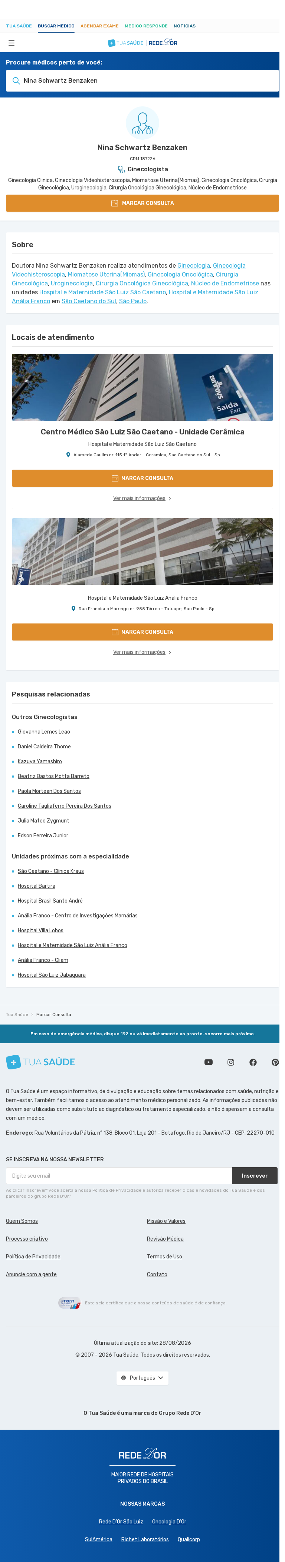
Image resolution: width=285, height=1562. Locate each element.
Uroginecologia (72, 283)
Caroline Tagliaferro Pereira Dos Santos (64, 806)
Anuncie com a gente (31, 1274)
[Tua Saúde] (40, 1062)
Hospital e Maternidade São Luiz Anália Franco (72, 945)
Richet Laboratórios (145, 1539)
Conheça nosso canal (208, 1062)
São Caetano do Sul (89, 301)
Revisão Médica (165, 1239)
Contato (157, 1274)
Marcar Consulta (53, 1014)
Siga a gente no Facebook (253, 1062)
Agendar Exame (100, 26)
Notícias (185, 26)
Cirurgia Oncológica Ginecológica (142, 283)
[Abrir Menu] (11, 42)
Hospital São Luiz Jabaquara (52, 975)
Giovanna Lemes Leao (44, 732)
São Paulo (133, 301)
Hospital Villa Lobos (40, 930)
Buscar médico (56, 26)
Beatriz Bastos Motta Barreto (53, 776)
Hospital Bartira (36, 886)
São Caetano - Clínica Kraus (51, 871)
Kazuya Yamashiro (40, 761)
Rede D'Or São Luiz (121, 1522)
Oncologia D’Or (169, 1522)
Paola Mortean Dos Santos (49, 791)
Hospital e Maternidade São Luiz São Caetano (102, 292)
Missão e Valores (166, 1221)
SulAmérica (98, 1539)
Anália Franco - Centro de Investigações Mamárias (78, 916)
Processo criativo (27, 1239)
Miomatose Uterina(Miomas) (106, 274)
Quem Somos (22, 1221)
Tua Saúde (19, 26)
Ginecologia (193, 265)
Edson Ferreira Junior (43, 836)
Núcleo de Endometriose (225, 283)
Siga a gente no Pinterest (275, 1062)
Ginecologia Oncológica (180, 274)
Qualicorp (189, 1539)
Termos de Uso (164, 1257)
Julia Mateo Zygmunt (43, 821)
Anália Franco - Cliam (43, 960)
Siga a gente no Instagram (231, 1062)
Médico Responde (146, 26)
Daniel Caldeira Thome (44, 747)
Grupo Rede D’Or (180, 1413)
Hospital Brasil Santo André (50, 901)
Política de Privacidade (33, 1257)
